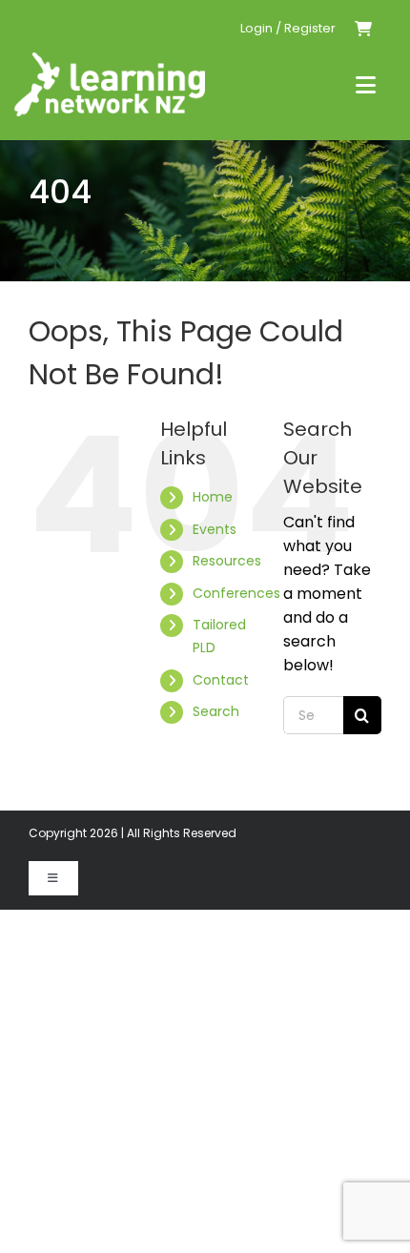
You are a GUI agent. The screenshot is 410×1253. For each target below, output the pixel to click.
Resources (227, 560)
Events (214, 529)
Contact (221, 679)
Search (216, 711)
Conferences (236, 593)
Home (213, 496)
